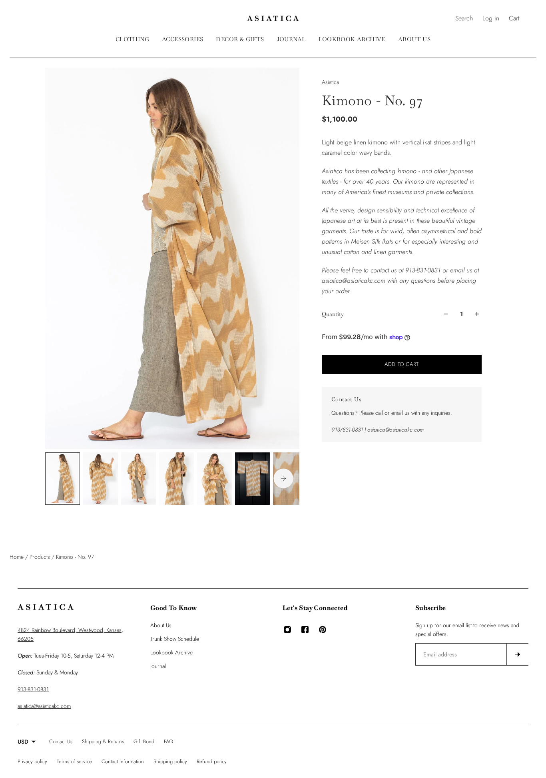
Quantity (333, 314)
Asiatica (330, 82)
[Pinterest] (322, 629)
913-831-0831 (33, 689)
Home (17, 557)
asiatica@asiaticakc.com (44, 706)
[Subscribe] (517, 654)
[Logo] (273, 18)
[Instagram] (287, 629)
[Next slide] (283, 478)
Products (41, 557)
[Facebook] (305, 629)
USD (23, 742)
